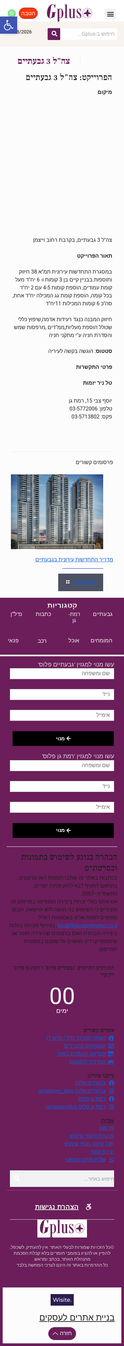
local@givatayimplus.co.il (87, 925)
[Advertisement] (62, 166)
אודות (107, 1120)
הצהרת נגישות (57, 1206)
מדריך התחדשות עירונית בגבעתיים (74, 559)
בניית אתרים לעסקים (77, 1318)
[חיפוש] (54, 34)
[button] (8, 25)
